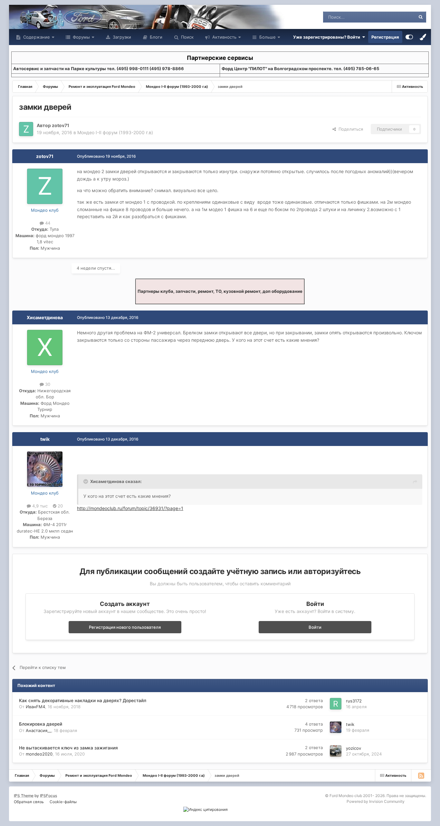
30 (47, 384)
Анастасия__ (38, 730)
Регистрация (385, 37)
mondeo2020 (39, 753)
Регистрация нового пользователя (125, 627)
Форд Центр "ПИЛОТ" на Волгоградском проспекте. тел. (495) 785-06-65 (300, 68)
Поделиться (349, 129)
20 (59, 505)
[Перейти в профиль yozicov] (335, 751)
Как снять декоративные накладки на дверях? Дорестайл (82, 700)
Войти (315, 627)
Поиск (187, 37)
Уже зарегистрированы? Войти (327, 37)
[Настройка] (409, 37)
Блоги (155, 37)
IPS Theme (23, 795)
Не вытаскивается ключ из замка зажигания (68, 747)
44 (47, 223)
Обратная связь (29, 801)
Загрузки (121, 37)
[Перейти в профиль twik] (44, 469)
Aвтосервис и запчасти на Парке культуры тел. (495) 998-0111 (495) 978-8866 (98, 68)
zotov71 (60, 125)
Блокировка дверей (40, 724)
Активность (223, 37)
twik (45, 439)
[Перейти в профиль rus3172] (335, 704)
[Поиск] (420, 17)
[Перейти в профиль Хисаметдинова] (44, 347)
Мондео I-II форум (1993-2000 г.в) (115, 132)
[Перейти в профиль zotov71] (26, 129)
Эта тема (398, 16)
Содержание (36, 37)
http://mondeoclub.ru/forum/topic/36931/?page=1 (130, 508)
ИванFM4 (35, 706)
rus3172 (354, 700)
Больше (267, 37)
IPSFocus (48, 795)
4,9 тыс (39, 505)
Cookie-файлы (63, 801)
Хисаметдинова (45, 317)
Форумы (81, 37)
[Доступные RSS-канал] (421, 775)
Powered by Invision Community (376, 801)
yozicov (353, 748)
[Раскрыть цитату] (86, 481)
